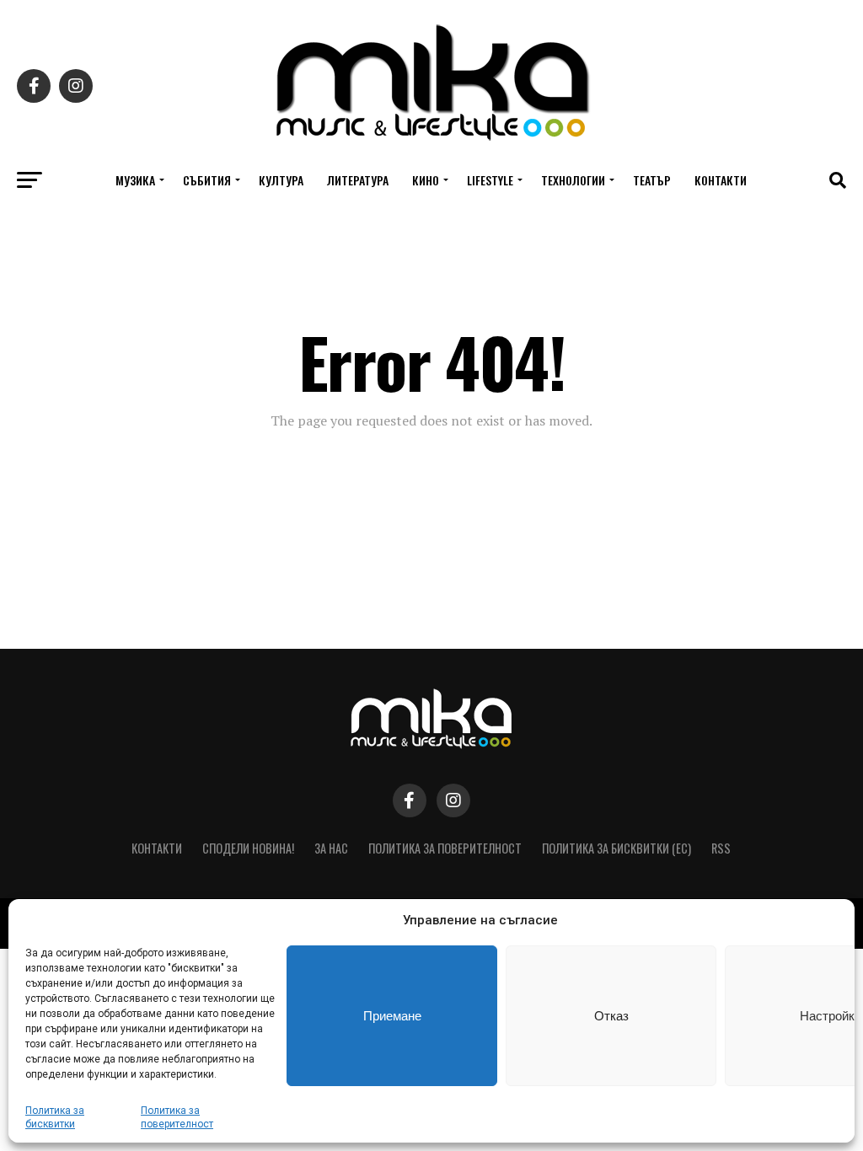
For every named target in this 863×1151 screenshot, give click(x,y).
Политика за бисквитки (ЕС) (616, 848)
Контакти (720, 180)
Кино (425, 180)
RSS (721, 848)
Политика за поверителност (445, 848)
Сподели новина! (248, 848)
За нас (331, 848)
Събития (207, 180)
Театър (652, 180)
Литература (358, 180)
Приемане (392, 1016)
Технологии (573, 180)
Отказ (611, 1016)
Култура (281, 180)
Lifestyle (490, 180)
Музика (135, 180)
